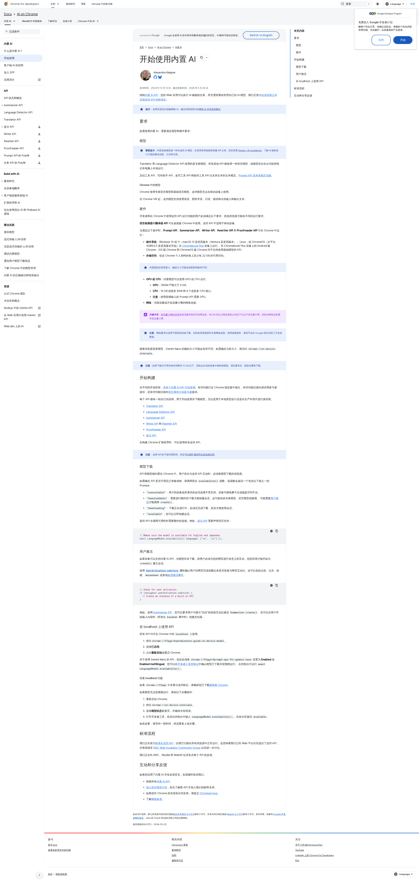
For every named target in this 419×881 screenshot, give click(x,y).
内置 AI (7, 21)
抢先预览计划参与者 (180, 392)
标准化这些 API (164, 743)
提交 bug (52, 844)
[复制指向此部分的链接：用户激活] (156, 552)
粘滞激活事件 (175, 575)
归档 (174, 855)
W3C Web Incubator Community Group (176, 748)
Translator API (154, 406)
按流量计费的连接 (170, 314)
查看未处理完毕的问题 (59, 850)
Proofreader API (156, 429)
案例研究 (70, 3)
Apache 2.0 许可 (235, 814)
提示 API (151, 435)
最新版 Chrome (218, 685)
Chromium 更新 (180, 844)
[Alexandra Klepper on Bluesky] (160, 78)
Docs (8, 14)
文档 (53, 3)
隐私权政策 (61, 874)
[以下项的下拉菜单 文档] (59, 4)
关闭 (381, 40)
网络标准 (156, 799)
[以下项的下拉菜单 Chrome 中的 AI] (99, 21)
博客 (83, 3)
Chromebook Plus (193, 246)
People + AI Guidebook (250, 150)
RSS (297, 860)
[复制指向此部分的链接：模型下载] (156, 467)
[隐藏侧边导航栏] (39, 875)
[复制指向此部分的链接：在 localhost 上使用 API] (177, 627)
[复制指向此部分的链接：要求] (150, 122)
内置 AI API (151, 95)
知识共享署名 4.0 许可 (184, 814)
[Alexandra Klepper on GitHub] (155, 78)
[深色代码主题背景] (271, 531)
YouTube (299, 850)
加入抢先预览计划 (156, 787)
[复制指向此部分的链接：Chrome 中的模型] (163, 185)
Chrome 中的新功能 (101, 3)
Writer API (152, 423)
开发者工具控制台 (188, 664)
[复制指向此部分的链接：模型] (149, 141)
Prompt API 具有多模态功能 (254, 175)
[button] (21, 105)
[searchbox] (22, 31)
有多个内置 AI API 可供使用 (179, 387)
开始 (403, 40)
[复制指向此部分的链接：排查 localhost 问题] (166, 678)
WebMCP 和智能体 (32, 21)
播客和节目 (177, 860)
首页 (142, 47)
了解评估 (52, 21)
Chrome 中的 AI (86, 21)
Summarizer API (155, 418)
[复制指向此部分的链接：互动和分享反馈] (170, 765)
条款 (50, 874)
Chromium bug (208, 793)
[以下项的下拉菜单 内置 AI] (15, 21)
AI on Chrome (27, 14)
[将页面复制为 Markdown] (202, 57)
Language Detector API (160, 412)
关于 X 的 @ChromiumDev (308, 844)
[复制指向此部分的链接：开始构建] (158, 378)
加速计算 (67, 21)
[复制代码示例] (276, 531)
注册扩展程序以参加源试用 (200, 454)
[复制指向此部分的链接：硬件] (149, 209)
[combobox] (355, 4)
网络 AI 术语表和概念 (209, 109)
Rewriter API (169, 423)
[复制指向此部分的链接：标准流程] (158, 734)
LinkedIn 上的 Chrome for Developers (314, 855)
